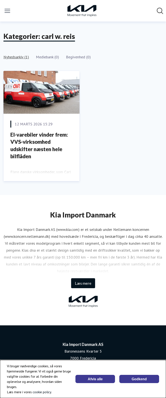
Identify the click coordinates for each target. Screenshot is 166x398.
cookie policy (42, 392)
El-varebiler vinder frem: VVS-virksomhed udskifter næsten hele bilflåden (39, 145)
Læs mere (83, 283)
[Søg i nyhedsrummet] (159, 10)
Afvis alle (95, 379)
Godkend (139, 379)
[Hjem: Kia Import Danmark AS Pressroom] (82, 11)
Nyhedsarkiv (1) (16, 56)
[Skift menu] (7, 10)
